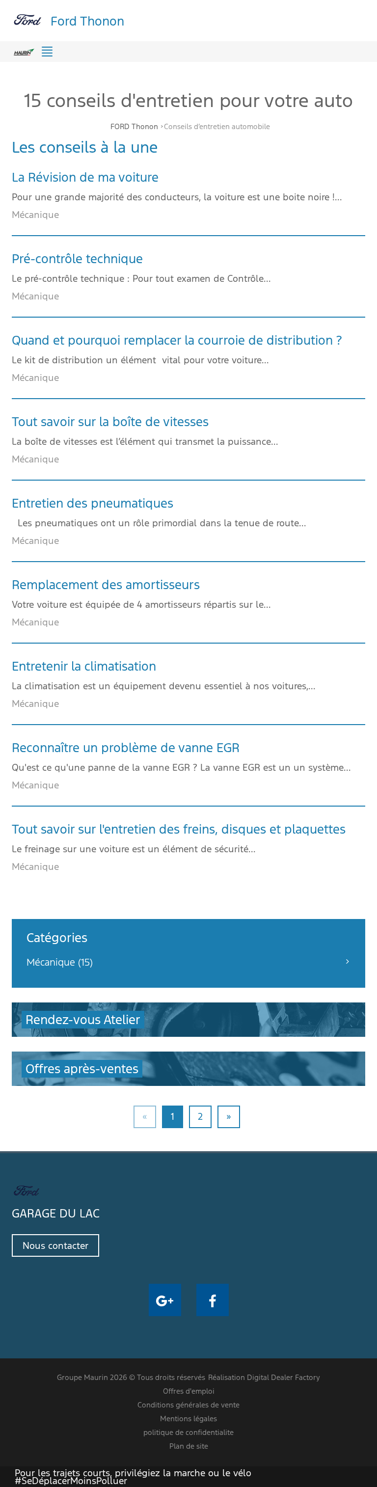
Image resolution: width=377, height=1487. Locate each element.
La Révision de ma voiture (85, 177)
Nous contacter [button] (55, 1245)
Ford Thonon (87, 20)
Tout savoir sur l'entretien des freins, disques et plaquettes (179, 829)
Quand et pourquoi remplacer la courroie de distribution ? (177, 340)
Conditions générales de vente (188, 1404)
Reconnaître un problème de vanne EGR (126, 748)
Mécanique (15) (60, 962)
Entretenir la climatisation (84, 666)
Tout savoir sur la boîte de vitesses (110, 422)
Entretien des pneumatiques (92, 503)
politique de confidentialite (188, 1432)
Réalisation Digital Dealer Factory (264, 1377)
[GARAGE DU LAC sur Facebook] (212, 1300)
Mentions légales (188, 1418)
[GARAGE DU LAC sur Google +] (165, 1300)
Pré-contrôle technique (77, 259)
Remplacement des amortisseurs (106, 585)
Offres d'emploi (189, 1391)
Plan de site (188, 1446)
